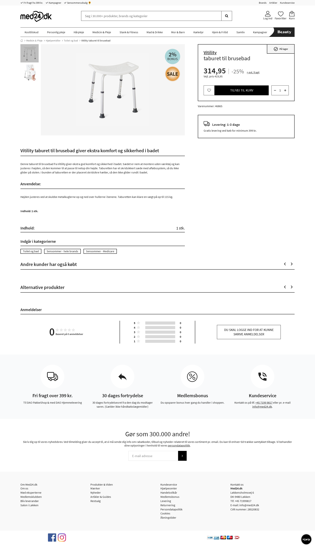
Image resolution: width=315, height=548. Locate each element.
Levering (165, 501)
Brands (263, 2)
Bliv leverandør (29, 501)
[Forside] (21, 40)
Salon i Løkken (29, 505)
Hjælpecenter (168, 488)
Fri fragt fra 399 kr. (33, 2)
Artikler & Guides (100, 497)
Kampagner (54, 2)
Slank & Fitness (129, 32)
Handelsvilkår (168, 492)
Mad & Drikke (155, 32)
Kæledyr (198, 32)
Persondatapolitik (171, 509)
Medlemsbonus (169, 497)
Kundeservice (287, 2)
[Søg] (226, 16)
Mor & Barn (178, 32)
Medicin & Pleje (101, 32)
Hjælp (306, 539)
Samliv (240, 32)
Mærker (95, 488)
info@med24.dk (262, 406)
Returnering (167, 505)
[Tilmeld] (182, 456)
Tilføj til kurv (241, 90)
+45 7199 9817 (264, 402)
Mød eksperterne (30, 492)
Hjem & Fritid (220, 32)
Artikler (273, 2)
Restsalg (95, 501)
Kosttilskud (31, 32)
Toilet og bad (71, 40)
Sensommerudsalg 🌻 (79, 2)
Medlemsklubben (31, 497)
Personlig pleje (56, 32)
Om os (24, 488)
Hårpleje (79, 32)
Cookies (165, 513)
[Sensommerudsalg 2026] (172, 74)
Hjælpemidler (53, 40)
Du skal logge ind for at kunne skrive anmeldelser (249, 332)
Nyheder (95, 492)
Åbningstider (168, 517)
